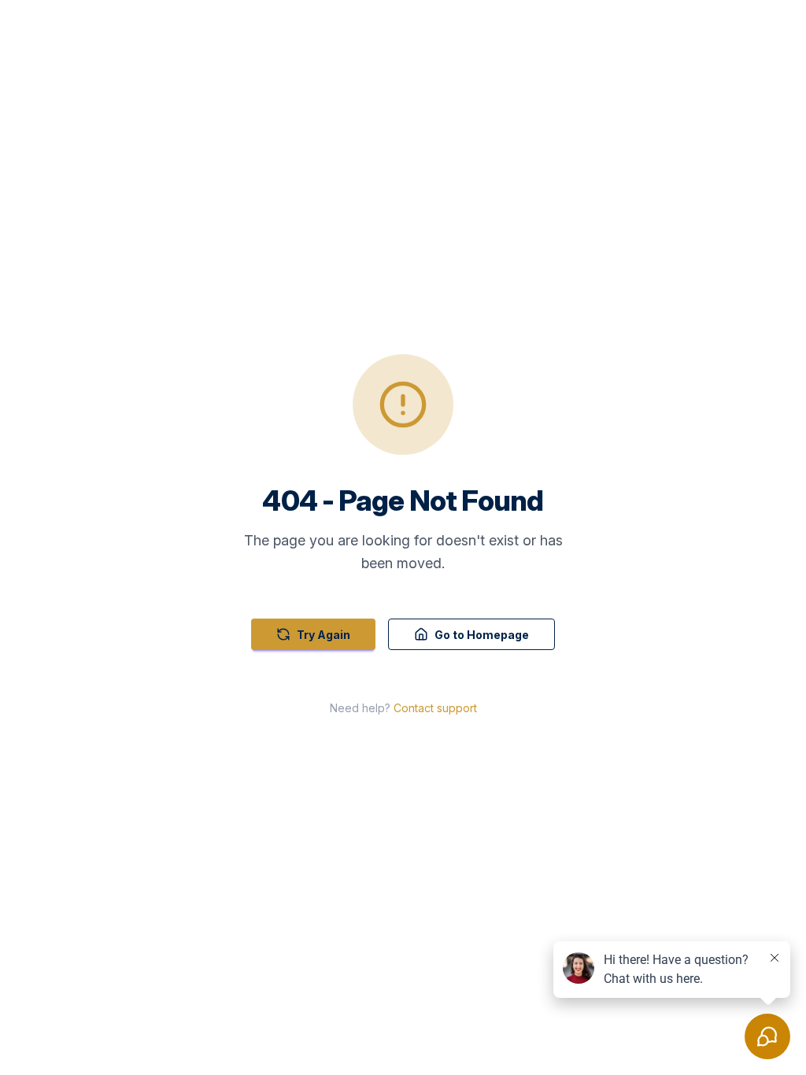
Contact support (435, 708)
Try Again (323, 634)
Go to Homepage (481, 634)
